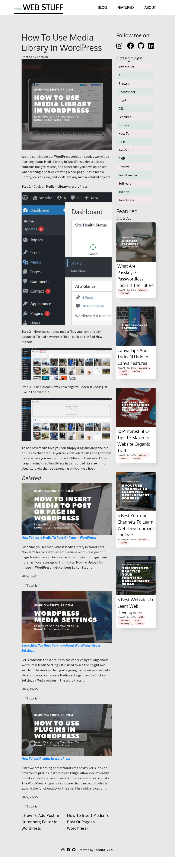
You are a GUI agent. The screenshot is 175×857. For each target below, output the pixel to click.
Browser (124, 83)
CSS (121, 108)
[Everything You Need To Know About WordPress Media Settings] (67, 616)
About (150, 7)
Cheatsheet (127, 92)
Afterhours (126, 67)
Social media (127, 175)
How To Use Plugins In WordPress (46, 758)
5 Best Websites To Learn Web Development (136, 606)
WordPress (126, 200)
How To (124, 133)
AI (119, 75)
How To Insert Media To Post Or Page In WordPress (59, 537)
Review (123, 167)
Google (123, 125)
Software (124, 183)
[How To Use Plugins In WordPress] (67, 729)
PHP (121, 158)
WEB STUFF (38, 7)
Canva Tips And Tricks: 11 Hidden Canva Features (132, 356)
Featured (125, 7)
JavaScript (126, 150)
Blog (102, 7)
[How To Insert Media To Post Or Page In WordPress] (67, 509)
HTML (122, 142)
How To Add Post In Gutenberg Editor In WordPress (40, 822)
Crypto (123, 100)
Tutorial (124, 192)
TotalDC (100, 850)
